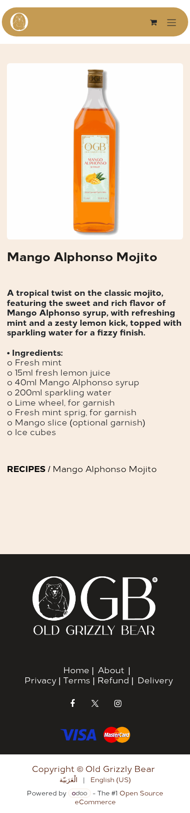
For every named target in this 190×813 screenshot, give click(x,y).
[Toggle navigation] (171, 22)
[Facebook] (72, 703)
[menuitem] (68, 779)
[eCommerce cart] (153, 22)
